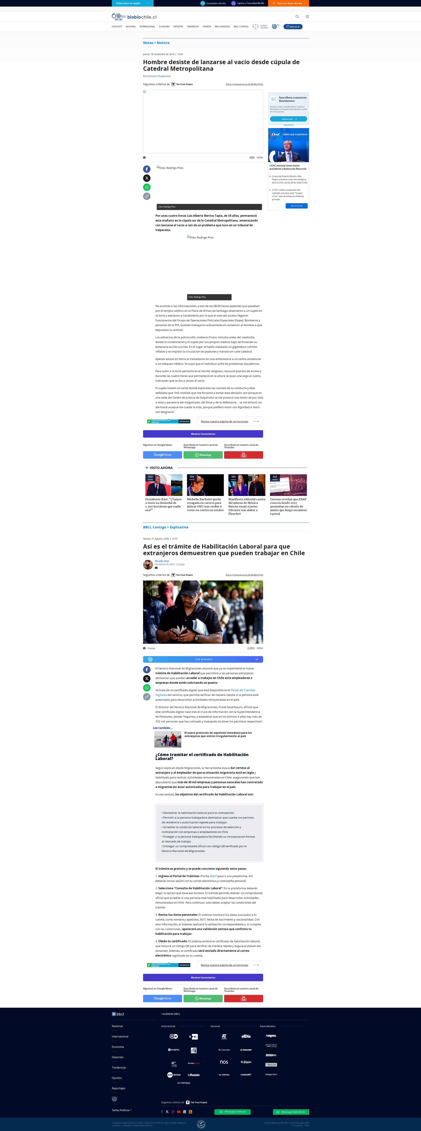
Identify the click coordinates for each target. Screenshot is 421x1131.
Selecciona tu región (128, 3)
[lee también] (168, 739)
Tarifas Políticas (121, 1110)
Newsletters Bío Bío (216, 3)
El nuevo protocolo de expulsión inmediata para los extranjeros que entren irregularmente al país (218, 734)
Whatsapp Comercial (234, 1111)
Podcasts (117, 26)
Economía (164, 26)
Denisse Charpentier (159, 76)
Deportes (178, 26)
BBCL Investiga (222, 26)
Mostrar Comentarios (203, 433)
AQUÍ (213, 876)
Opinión (207, 26)
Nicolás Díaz (162, 561)
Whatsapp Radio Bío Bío (293, 1111)
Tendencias (193, 26)
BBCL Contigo (241, 26)
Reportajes (118, 1088)
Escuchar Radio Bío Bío (289, 3)
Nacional (131, 26)
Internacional (147, 26)
